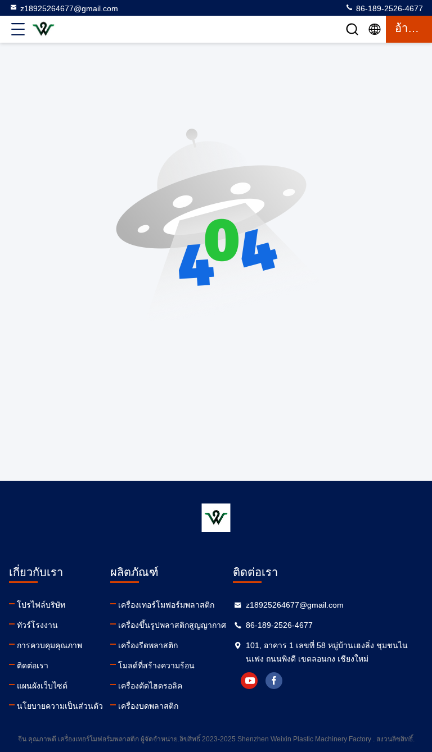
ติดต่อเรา (32, 665)
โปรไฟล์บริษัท (41, 604)
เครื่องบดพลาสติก (148, 705)
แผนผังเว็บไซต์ (42, 685)
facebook (274, 680)
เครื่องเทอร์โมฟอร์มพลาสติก (166, 604)
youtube (249, 680)
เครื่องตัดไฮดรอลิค (150, 685)
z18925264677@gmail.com (69, 8)
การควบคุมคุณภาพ (49, 645)
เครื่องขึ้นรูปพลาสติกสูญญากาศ (172, 625)
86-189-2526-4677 (388, 8)
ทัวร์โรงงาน (37, 625)
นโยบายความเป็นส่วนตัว (60, 705)
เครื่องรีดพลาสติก (148, 645)
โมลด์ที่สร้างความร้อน (156, 665)
